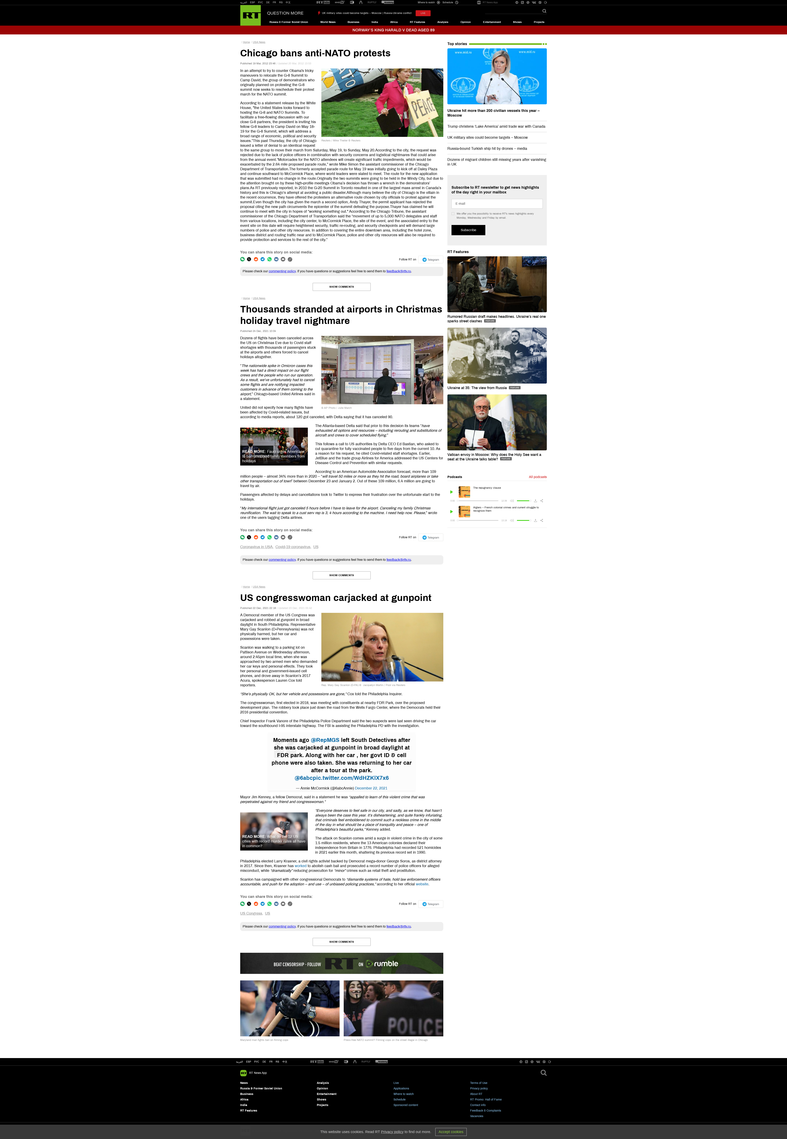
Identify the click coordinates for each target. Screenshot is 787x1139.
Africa (394, 22)
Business (353, 22)
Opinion (466, 22)
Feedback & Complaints (485, 1110)
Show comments (341, 286)
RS (281, 2)
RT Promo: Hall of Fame (486, 1099)
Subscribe (468, 230)
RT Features (417, 22)
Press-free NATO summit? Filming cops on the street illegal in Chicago (386, 1040)
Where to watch (404, 1094)
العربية (243, 2)
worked (301, 866)
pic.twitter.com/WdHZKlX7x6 (351, 778)
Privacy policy (479, 1088)
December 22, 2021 (371, 788)
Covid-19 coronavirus (292, 547)
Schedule (400, 1099)
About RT (476, 1094)
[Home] (250, 15)
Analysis (442, 22)
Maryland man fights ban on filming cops (264, 1040)
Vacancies (476, 1116)
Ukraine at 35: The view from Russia (477, 388)
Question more (285, 13)
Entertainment (492, 22)
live (423, 13)
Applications (401, 1088)
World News (327, 22)
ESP (252, 2)
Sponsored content (406, 1105)
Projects (539, 22)
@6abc (304, 778)
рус (256, 1061)
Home (246, 42)
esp (248, 1061)
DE (268, 2)
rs (277, 1061)
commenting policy (282, 271)
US (315, 547)
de (264, 1061)
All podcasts (538, 477)
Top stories (457, 44)
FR (274, 2)
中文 (288, 2)
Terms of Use (478, 1082)
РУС (260, 2)
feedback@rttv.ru (399, 271)
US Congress (251, 913)
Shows (517, 22)
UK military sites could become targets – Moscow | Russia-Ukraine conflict (367, 13)
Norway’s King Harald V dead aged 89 (394, 30)
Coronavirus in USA (256, 547)
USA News (259, 42)
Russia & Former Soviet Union (289, 22)
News (244, 1082)
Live (396, 1082)
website (422, 884)
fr (271, 1061)
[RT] (323, 2)
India (375, 22)
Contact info (478, 1105)
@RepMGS (325, 740)
